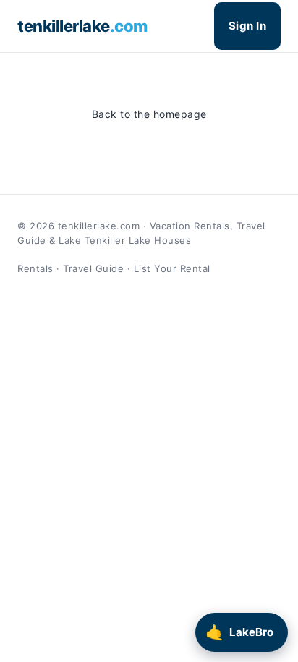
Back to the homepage (149, 114)
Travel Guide (93, 268)
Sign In (248, 26)
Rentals (35, 268)
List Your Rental (172, 268)
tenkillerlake (82, 26)
